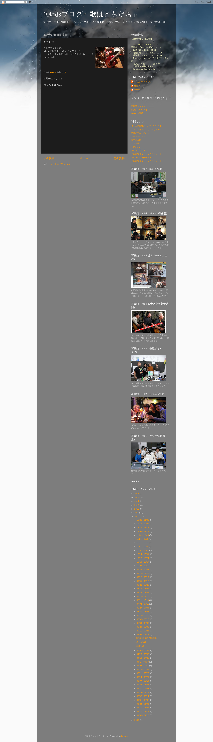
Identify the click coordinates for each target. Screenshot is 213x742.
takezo (137, 90)
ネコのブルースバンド (141, 133)
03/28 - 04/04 (143, 669)
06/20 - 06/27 (143, 612)
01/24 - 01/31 (143, 704)
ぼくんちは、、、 (144, 642)
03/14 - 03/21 (143, 677)
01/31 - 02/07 (143, 700)
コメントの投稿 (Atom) (59, 164)
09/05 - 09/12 (143, 581)
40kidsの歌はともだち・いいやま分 (147, 126)
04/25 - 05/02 (143, 654)
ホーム (84, 158)
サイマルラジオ (138, 150)
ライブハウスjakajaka (141, 157)
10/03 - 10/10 (143, 566)
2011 (136, 513)
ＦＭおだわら (137, 147)
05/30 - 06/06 (143, 623)
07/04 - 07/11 (143, 604)
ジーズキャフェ (138, 136)
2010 (137, 517)
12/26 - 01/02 (143, 520)
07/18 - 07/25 (143, 596)
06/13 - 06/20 (143, 615)
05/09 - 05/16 (143, 634)
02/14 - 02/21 (143, 692)
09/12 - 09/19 (143, 577)
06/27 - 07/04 (143, 608)
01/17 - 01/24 (143, 708)
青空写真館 (136, 140)
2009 (137, 720)
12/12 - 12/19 (143, 527)
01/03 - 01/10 (143, 715)
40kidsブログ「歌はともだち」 (91, 13)
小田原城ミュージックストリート (146, 154)
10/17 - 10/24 (143, 558)
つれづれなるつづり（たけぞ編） (146, 129)
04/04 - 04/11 (143, 666)
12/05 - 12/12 (143, 531)
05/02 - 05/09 (143, 650)
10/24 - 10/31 (143, 554)
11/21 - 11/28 (143, 539)
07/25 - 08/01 (143, 593)
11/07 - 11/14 (143, 547)
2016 (137, 494)
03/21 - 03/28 (143, 673)
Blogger (124, 736)
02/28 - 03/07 (143, 685)
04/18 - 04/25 (143, 658)
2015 (137, 497)
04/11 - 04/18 (143, 662)
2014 (137, 501)
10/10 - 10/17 (143, 562)
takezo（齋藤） (138, 113)
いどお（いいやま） (143, 81)
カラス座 (135, 143)
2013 (137, 505)
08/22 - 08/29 (143, 585)
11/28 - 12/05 (143, 535)
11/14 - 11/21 (143, 543)
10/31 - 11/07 (143, 550)
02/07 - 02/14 (143, 696)
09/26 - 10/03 (143, 570)
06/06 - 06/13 (143, 619)
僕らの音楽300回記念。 (147, 638)
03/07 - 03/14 (143, 681)
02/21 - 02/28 (143, 689)
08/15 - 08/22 (143, 589)
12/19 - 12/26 (143, 524)
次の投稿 (48, 158)
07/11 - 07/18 (143, 600)
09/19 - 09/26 (143, 573)
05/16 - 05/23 (143, 631)
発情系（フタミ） (139, 106)
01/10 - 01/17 (143, 711)
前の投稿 (119, 158)
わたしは (140, 646)
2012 (137, 509)
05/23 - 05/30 (143, 627)
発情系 (137, 86)
